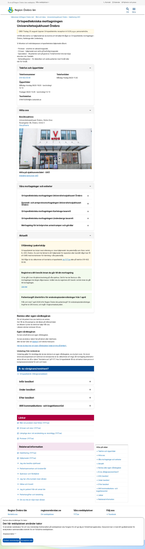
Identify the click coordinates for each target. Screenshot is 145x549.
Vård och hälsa (40, 17)
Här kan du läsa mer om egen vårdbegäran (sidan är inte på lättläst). (42, 346)
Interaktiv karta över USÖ (28, 176)
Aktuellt (23, 236)
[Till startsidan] (21, 10)
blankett (35, 342)
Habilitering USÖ (74, 17)
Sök (128, 10)
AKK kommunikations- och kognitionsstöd (41, 406)
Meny (134, 10)
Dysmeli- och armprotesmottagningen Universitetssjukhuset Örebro (51, 204)
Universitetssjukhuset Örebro (57, 17)
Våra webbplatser (42, 2)
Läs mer (24, 287)
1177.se (76, 514)
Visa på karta (24, 125)
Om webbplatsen (47, 514)
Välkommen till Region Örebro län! (22, 17)
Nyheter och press (129, 2)
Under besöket (27, 390)
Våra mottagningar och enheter (35, 186)
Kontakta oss (13, 514)
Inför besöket (26, 382)
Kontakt (107, 2)
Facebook (112, 514)
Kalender (116, 2)
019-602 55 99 (24, 78)
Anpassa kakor (8, 534)
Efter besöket (26, 398)
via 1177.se (66, 260)
